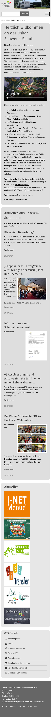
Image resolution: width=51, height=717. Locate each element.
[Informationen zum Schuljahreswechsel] (36, 346)
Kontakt (5, 706)
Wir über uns (15, 20)
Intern (12, 706)
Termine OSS (13, 653)
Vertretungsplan (14, 639)
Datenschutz (32, 706)
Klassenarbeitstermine (16, 648)
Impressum (20, 706)
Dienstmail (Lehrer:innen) (17, 673)
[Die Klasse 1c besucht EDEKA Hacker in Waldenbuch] (32, 438)
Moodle (10, 644)
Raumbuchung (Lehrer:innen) (19, 663)
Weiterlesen (9, 250)
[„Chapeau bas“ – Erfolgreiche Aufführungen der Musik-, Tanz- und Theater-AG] (32, 289)
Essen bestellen (14, 658)
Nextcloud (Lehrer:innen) (17, 668)
